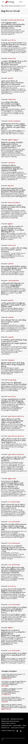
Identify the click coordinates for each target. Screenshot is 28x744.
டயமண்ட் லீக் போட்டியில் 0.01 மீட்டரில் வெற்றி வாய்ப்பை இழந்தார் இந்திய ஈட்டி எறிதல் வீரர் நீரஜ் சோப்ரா (12, 229)
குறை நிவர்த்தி (17, 725)
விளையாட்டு (12, 58)
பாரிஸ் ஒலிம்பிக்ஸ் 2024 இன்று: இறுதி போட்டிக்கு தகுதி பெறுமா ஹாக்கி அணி (13, 305)
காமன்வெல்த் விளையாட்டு (16, 20)
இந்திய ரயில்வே (6, 709)
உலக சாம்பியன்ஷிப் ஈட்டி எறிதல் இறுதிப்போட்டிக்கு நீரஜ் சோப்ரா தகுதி (14, 655)
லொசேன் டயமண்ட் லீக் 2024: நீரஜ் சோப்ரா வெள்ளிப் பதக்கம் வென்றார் (14, 249)
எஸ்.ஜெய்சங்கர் (6, 694)
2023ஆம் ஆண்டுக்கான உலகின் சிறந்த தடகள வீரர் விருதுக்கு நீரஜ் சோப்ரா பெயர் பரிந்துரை (13, 401)
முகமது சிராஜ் (12, 380)
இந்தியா (10, 224)
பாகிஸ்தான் (11, 162)
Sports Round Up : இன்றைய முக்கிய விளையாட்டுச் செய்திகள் (14, 383)
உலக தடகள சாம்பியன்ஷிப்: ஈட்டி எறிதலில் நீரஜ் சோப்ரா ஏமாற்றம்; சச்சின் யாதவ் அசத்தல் (13, 44)
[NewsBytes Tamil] (9, 2)
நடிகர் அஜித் (5, 686)
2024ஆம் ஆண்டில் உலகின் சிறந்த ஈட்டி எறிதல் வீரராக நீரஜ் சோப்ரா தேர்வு (13, 207)
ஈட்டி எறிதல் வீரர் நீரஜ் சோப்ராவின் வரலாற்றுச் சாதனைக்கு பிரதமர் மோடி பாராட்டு (11, 104)
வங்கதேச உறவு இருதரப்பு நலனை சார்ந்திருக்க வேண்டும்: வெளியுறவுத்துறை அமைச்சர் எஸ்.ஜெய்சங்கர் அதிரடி (12, 691)
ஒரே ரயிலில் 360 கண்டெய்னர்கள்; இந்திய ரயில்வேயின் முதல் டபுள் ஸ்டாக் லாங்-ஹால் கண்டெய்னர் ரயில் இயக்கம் (13, 706)
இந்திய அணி (12, 478)
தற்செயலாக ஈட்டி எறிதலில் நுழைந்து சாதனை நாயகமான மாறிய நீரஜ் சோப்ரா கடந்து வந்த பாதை (13, 548)
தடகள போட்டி (12, 40)
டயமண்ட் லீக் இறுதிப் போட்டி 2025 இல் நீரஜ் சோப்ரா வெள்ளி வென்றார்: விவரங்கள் (14, 63)
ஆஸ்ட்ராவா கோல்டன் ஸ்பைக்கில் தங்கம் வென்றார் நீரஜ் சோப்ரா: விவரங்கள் (12, 82)
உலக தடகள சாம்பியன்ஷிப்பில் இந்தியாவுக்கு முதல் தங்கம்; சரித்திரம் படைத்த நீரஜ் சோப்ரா (13, 590)
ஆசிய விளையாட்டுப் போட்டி (16, 416)
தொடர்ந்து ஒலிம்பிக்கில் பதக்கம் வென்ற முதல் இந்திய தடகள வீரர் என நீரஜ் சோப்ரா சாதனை (14, 268)
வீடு (2, 6)
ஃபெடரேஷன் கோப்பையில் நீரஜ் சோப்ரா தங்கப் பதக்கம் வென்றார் (13, 321)
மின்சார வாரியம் (6, 678)
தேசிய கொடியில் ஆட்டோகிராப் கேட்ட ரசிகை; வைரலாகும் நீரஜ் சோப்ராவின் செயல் (13, 506)
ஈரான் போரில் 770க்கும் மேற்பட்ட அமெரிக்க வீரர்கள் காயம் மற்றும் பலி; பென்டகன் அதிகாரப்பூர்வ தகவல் (13, 699)
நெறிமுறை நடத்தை (6, 725)
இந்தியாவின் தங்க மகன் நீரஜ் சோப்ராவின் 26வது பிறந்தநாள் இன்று (13, 364)
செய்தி (6, 6)
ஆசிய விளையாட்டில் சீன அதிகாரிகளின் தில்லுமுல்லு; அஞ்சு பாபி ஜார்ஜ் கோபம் (12, 420)
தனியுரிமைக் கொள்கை (17, 719)
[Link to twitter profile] (17, 731)
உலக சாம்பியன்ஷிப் (14, 502)
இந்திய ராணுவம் (13, 139)
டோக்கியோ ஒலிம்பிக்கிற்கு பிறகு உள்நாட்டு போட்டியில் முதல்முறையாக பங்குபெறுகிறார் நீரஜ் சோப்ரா (14, 342)
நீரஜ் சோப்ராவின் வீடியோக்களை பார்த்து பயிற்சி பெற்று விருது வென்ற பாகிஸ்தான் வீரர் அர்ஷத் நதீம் (13, 527)
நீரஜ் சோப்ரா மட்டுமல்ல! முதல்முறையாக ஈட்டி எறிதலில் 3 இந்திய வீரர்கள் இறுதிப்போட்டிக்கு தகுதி (13, 633)
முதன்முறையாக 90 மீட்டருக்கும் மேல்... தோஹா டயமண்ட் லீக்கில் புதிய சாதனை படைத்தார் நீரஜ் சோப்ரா (13, 126)
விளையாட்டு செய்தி (14, 6)
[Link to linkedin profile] (20, 731)
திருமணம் (11, 185)
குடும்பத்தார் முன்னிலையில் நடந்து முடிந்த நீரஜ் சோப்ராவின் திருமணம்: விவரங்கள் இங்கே (13, 190)
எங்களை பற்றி (5, 719)
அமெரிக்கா (4, 701)
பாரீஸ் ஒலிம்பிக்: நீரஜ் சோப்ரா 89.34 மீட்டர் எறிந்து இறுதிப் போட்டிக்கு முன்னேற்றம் (12, 285)
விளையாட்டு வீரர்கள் (14, 121)
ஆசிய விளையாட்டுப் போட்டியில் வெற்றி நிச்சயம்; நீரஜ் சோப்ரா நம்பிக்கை (13, 459)
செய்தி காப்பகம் (5, 727)
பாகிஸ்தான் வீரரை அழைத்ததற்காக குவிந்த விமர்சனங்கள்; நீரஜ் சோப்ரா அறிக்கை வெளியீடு (12, 168)
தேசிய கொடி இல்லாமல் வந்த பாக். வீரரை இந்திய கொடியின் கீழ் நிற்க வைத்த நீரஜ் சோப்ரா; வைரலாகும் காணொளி (13, 570)
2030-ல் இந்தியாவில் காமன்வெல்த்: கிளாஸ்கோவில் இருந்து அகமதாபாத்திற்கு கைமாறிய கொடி (13, 25)
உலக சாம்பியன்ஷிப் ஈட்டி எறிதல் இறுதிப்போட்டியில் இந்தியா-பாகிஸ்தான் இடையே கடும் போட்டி (14, 610)
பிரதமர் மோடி (12, 99)
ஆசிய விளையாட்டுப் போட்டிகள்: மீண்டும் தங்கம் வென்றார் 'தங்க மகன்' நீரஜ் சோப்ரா (13, 440)
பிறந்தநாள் (11, 360)
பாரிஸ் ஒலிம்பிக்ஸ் (13, 280)
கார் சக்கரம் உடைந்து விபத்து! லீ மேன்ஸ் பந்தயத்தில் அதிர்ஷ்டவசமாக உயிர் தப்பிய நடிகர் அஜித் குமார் (13, 683)
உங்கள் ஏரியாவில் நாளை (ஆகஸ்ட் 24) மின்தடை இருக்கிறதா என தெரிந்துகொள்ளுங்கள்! (13, 676)
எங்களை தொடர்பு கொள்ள (8, 723)
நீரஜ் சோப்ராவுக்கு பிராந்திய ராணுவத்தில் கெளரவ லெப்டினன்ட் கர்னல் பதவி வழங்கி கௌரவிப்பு (12, 145)
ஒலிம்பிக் (10, 78)
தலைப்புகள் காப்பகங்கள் (18, 727)
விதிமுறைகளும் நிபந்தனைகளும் (10, 721)
